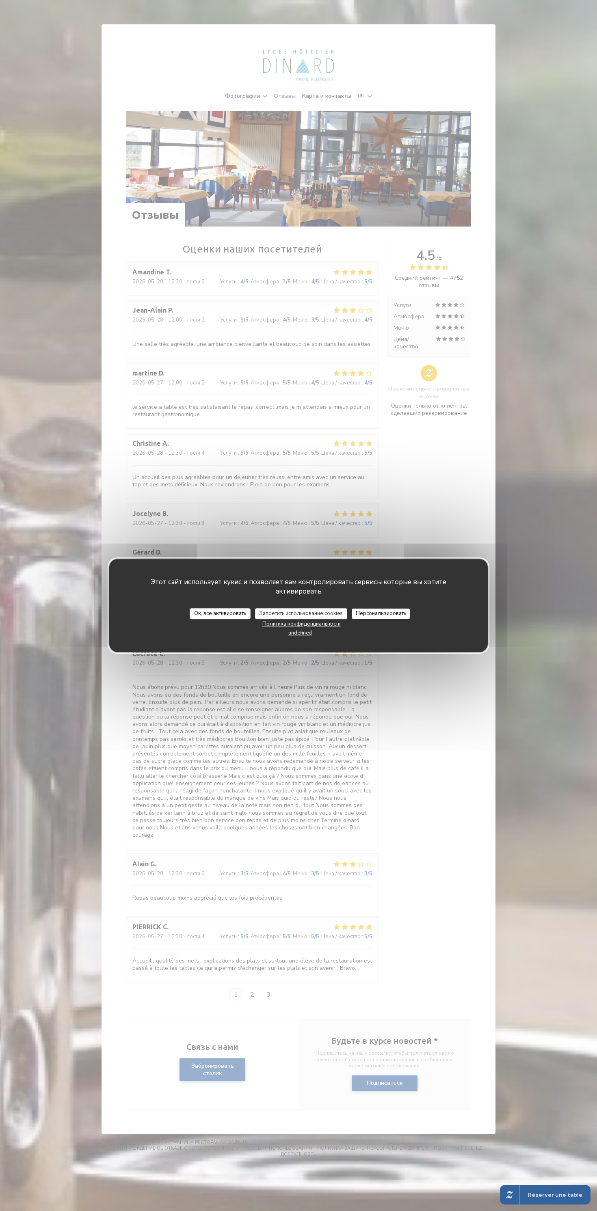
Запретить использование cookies (301, 613)
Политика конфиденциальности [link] (301, 624)
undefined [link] (300, 633)
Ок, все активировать (220, 613)
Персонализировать (381, 613)
